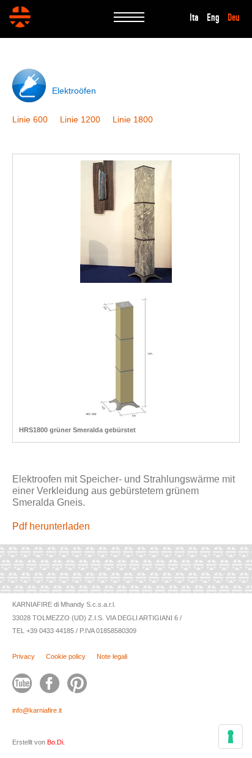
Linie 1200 (80, 119)
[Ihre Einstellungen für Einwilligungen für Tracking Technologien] (230, 736)
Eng (213, 17)
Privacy (23, 656)
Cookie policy (66, 656)
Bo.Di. (56, 742)
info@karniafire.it (37, 710)
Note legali (112, 656)
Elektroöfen (74, 91)
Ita (194, 17)
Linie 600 (30, 119)
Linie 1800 (133, 119)
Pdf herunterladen (51, 526)
